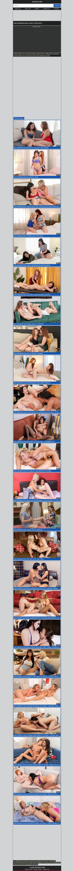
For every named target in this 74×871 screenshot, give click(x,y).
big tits (52, 54)
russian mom (34, 864)
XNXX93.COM (37, 2)
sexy (33, 862)
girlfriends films (40, 54)
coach (35, 55)
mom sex (28, 861)
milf (20, 55)
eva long (25, 54)
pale (45, 55)
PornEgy (56, 9)
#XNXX (37, 9)
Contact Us (46, 869)
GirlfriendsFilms (18, 54)
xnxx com (24, 864)
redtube (53, 861)
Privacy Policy (38, 869)
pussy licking (25, 55)
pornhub (58, 862)
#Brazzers (18, 9)
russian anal (47, 861)
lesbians (16, 55)
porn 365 (37, 862)
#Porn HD (28, 9)
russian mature (51, 862)
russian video (28, 862)
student (42, 55)
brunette (56, 54)
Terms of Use (28, 869)
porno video (43, 862)
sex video (16, 861)
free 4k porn (22, 861)
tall (38, 55)
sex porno (16, 862)
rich (48, 55)
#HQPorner (47, 9)
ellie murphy (32, 54)
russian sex (35, 861)
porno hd (41, 861)
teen (31, 55)
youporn (21, 862)
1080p (47, 54)
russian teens (17, 864)
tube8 (28, 864)
